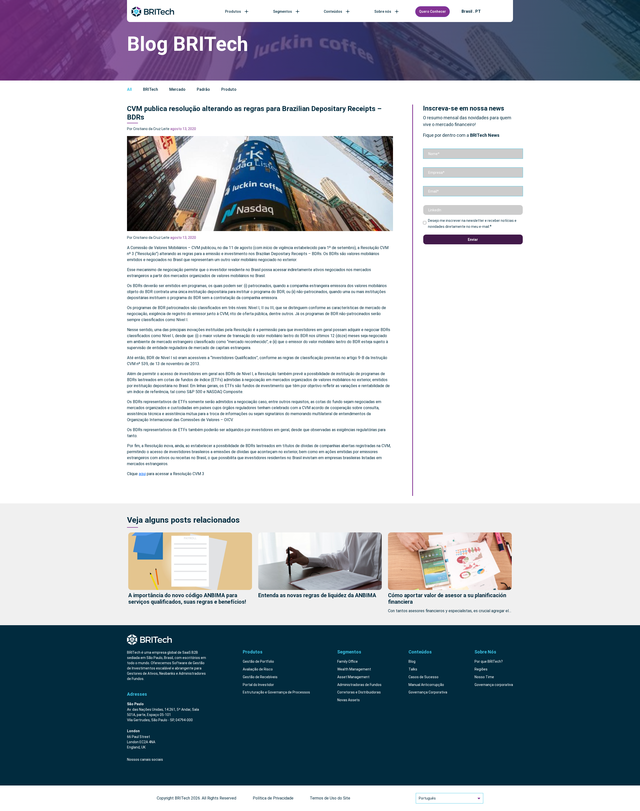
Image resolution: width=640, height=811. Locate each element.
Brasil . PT (471, 12)
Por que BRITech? (488, 661)
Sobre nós (382, 12)
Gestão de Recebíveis (260, 677)
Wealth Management (354, 669)
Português (427, 798)
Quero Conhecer (432, 12)
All (129, 89)
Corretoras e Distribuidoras (359, 692)
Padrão (203, 89)
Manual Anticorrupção (426, 685)
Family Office (347, 661)
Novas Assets (348, 700)
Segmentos (282, 12)
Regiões (481, 669)
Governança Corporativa (427, 692)
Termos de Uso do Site (330, 798)
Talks (412, 669)
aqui (142, 473)
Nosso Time (484, 677)
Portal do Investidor (258, 685)
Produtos (233, 12)
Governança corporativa (493, 685)
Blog (412, 661)
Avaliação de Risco (258, 669)
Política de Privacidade (273, 798)
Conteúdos (333, 12)
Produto (228, 89)
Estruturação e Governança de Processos (276, 692)
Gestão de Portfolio (258, 661)
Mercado (177, 89)
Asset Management (353, 677)
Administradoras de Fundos (359, 685)
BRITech (150, 89)
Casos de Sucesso (423, 677)
